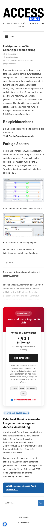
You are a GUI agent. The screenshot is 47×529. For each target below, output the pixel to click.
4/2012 (14, 61)
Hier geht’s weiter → (23, 358)
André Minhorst (12, 57)
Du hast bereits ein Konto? (25, 400)
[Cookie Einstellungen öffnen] (5, 525)
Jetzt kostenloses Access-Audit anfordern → (21, 488)
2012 (8, 61)
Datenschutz (23, 522)
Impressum (23, 517)
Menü (12, 36)
